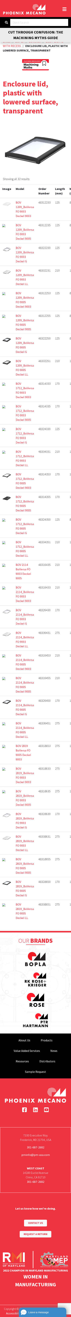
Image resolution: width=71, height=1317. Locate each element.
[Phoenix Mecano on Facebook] (24, 1109)
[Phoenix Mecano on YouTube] (46, 1109)
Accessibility (14, 1313)
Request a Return (35, 1234)
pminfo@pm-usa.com (35, 1155)
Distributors (47, 1061)
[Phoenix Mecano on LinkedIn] (35, 1109)
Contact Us (35, 1223)
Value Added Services (27, 1051)
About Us (24, 1040)
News (53, 1051)
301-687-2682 (35, 1147)
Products (46, 1040)
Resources (22, 1061)
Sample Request (35, 1072)
